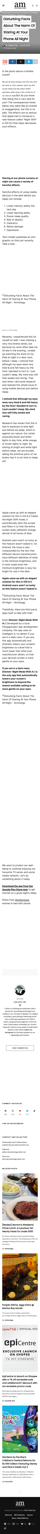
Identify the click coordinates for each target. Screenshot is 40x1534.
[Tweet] (21, 61)
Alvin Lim (8, 1515)
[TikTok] (34, 1112)
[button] (3, 5)
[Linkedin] (29, 61)
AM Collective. (30, 1510)
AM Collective (19, 1515)
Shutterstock (22, 900)
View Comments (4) (20, 1048)
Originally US (26, 1014)
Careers (30, 1515)
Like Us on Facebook (12, 1123)
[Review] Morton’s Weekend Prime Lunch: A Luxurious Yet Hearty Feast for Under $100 (18, 1228)
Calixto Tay (20, 1002)
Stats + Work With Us (20, 1518)
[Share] (12, 61)
